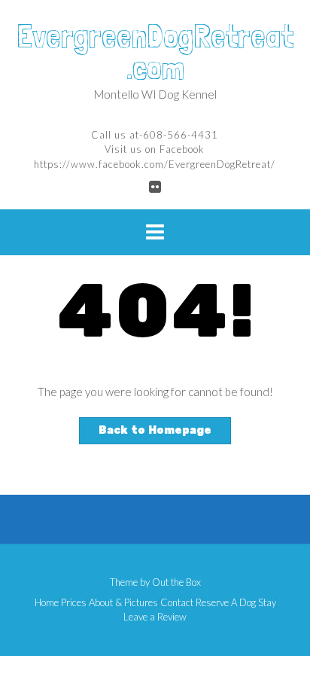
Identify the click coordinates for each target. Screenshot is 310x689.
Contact (176, 603)
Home (47, 603)
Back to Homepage (155, 430)
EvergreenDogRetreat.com (155, 51)
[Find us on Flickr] (155, 186)
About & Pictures (123, 603)
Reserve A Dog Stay (236, 603)
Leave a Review (155, 617)
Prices (74, 603)
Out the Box (176, 582)
